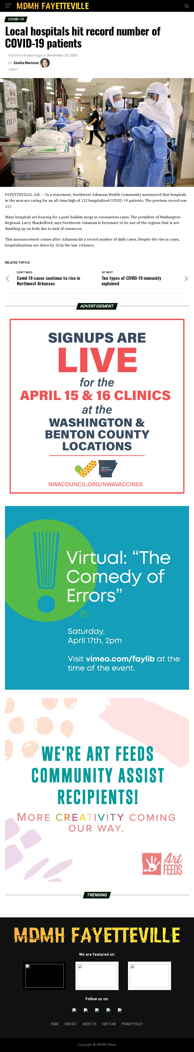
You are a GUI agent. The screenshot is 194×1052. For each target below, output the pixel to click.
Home (55, 1023)
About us (90, 1023)
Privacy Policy (132, 1023)
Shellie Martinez (26, 63)
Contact (70, 1023)
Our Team (109, 1023)
